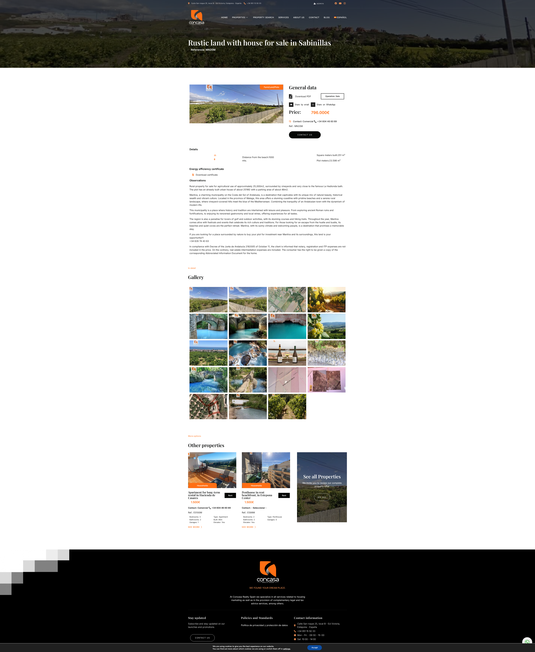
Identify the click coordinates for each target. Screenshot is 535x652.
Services (283, 17)
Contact (314, 17)
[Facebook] (336, 3)
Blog (327, 17)
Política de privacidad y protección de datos (264, 625)
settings (286, 649)
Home (224, 17)
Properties (238, 17)
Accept (315, 647)
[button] (299, 104)
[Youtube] (340, 3)
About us (298, 17)
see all (322, 497)
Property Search (263, 17)
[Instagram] (345, 3)
